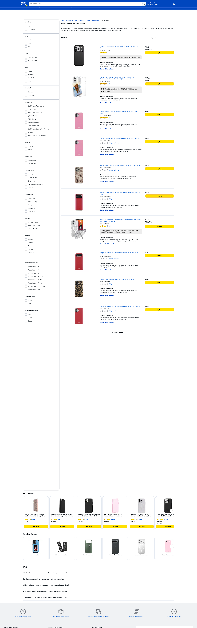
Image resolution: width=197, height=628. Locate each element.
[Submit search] (144, 4)
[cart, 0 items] (174, 3)
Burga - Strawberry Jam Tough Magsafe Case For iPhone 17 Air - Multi (119, 253)
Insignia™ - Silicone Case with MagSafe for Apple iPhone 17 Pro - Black (119, 47)
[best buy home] (24, 4)
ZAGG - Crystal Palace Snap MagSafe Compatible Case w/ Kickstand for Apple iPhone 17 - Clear (120, 220)
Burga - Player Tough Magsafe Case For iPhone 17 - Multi (117, 279)
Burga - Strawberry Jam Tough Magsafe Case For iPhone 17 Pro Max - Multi (120, 193)
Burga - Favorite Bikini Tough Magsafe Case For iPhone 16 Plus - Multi (119, 112)
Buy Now (159, 53)
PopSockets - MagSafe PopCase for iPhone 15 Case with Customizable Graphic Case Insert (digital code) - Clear (117, 78)
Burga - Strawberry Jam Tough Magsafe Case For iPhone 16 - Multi (120, 306)
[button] (152, 4)
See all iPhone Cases (107, 69)
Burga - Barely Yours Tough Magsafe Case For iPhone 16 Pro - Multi (120, 165)
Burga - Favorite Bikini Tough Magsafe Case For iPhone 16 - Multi (119, 138)
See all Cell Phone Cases (108, 244)
